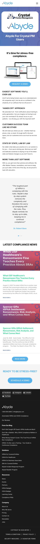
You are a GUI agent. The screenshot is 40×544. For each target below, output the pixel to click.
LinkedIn (28, 392)
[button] (18, 235)
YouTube (7, 396)
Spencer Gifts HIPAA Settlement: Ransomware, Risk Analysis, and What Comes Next (18, 331)
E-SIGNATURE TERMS (28, 539)
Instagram (18, 392)
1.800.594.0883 (7, 412)
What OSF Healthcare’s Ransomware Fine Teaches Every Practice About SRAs (18, 278)
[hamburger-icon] (37, 3)
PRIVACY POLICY (28, 534)
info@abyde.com (18, 412)
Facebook (7, 392)
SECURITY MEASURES (11, 539)
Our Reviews (6, 420)
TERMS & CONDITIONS (13, 534)
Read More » (7, 297)
